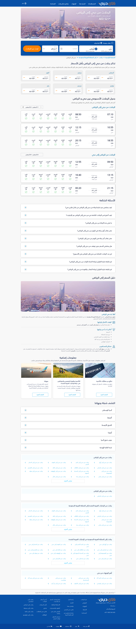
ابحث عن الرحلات (32, 48)
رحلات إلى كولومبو (28, 615)
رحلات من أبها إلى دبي (105, 544)
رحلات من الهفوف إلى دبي (58, 553)
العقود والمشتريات (55, 608)
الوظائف (44, 615)
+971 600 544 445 (109, 612)
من (111, 47)
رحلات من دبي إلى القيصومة (107, 472)
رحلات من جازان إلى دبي (105, 559)
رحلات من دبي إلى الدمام (36, 462)
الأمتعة (85, 610)
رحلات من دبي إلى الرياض (104, 468)
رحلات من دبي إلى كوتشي (104, 583)
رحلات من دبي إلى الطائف (81, 468)
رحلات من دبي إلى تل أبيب (58, 583)
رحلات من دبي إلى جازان (105, 477)
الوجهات (74, 4)
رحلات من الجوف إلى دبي (59, 544)
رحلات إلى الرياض (28, 605)
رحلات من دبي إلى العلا (59, 468)
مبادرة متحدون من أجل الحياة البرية (68, 614)
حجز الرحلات (84, 600)
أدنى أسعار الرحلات (44, 600)
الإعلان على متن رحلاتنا (55, 612)
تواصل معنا (70, 606)
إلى (93, 47)
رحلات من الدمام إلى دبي (36, 544)
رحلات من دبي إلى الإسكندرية (84, 579)
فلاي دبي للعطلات (41, 611)
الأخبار (71, 603)
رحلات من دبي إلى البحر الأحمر (82, 463)
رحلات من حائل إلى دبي (59, 559)
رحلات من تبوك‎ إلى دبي (36, 553)
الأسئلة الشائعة (56, 605)
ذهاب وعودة (107, 43)
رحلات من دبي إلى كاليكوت (81, 583)
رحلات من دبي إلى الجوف (59, 462)
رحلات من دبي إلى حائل (59, 477)
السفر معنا (82, 4)
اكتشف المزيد (104, 395)
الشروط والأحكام (110, 609)
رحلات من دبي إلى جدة (82, 477)
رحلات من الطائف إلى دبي (81, 550)
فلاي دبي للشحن (68, 610)
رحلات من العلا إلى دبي (59, 550)
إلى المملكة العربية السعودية (87, 57)
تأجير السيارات (43, 605)
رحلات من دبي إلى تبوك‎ (36, 471)
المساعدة (53, 4)
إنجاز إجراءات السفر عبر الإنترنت (55, 600)
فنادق (45, 608)
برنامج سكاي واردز (63, 4)
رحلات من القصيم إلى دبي (35, 550)
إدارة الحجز (70, 600)
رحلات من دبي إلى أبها (105, 462)
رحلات (101, 57)
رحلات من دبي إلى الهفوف (58, 471)
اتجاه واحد (97, 43)
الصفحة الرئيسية (110, 57)
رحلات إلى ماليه (29, 611)
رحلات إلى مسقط (28, 608)
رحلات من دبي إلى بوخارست (61, 579)
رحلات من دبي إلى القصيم (35, 468)
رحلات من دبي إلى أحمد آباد (104, 578)
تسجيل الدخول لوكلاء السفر (56, 618)
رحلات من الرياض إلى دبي (104, 550)
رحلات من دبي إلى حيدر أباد (35, 578)
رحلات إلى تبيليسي (30, 600)
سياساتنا (112, 606)
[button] (68, 207)
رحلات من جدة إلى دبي (82, 559)
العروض (84, 603)
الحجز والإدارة (92, 4)
